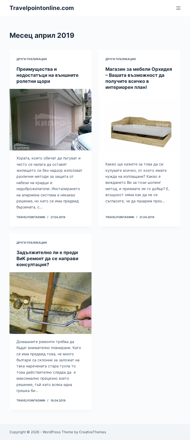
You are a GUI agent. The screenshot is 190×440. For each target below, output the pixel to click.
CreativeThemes (92, 432)
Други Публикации (31, 59)
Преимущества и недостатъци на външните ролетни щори (47, 75)
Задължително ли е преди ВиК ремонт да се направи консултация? (47, 258)
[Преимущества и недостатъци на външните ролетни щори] (51, 120)
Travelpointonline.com (42, 7)
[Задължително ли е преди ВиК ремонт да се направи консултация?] (51, 303)
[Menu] (178, 8)
